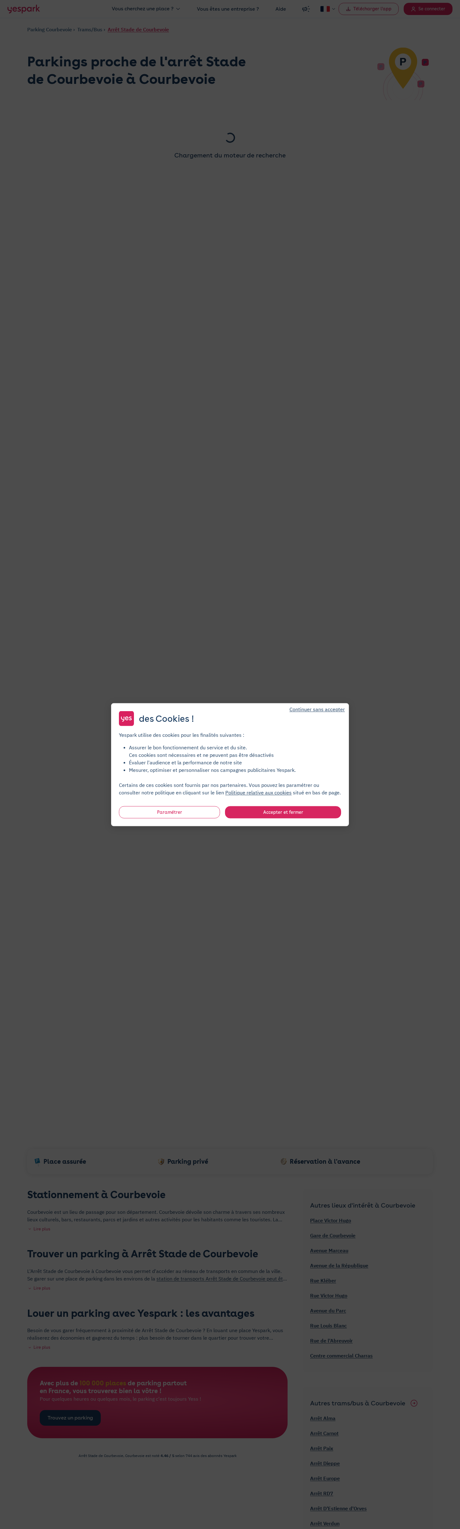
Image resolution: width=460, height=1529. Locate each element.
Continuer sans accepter (317, 709)
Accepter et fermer (283, 811)
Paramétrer (169, 811)
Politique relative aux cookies (258, 792)
